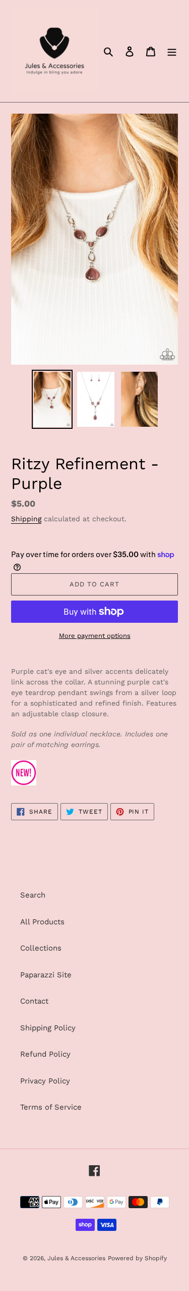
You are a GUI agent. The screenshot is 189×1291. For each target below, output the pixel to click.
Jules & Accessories (76, 1258)
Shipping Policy (48, 1027)
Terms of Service (51, 1107)
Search (32, 895)
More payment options (95, 635)
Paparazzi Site (46, 974)
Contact (34, 1001)
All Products (42, 921)
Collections (40, 948)
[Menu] (171, 51)
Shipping (26, 519)
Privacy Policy (45, 1080)
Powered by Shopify (137, 1258)
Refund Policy (45, 1054)
